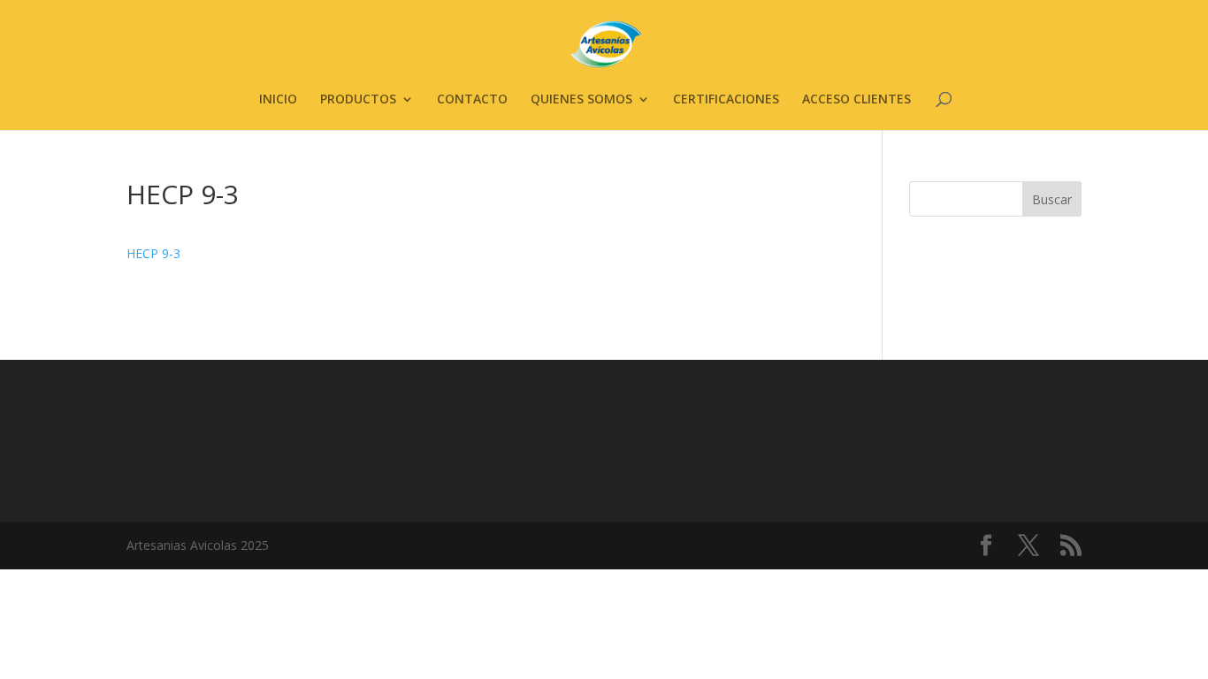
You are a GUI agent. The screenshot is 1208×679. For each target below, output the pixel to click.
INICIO (278, 100)
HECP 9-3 (153, 253)
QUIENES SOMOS (581, 100)
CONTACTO (472, 100)
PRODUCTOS (358, 100)
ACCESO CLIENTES (856, 100)
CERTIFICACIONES (726, 100)
